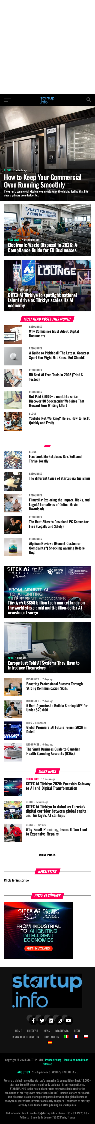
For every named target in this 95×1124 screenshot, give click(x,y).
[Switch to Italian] (66, 1036)
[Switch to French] (76, 1036)
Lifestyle (32, 1031)
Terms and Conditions (76, 1060)
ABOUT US (24, 1072)
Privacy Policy (53, 1060)
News (47, 1031)
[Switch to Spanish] (50, 1042)
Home (18, 1031)
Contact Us (52, 1037)
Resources (61, 1031)
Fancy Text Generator (25, 1037)
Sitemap (47, 1064)
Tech (77, 1031)
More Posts (47, 855)
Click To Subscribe (16, 880)
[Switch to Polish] (86, 1036)
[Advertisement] (47, 47)
